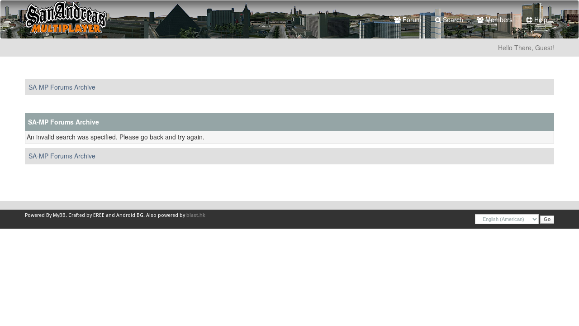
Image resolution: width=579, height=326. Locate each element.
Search (452, 19)
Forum (411, 19)
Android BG (129, 215)
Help (539, 19)
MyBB (59, 215)
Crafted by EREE (86, 215)
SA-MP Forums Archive (61, 86)
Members (498, 19)
